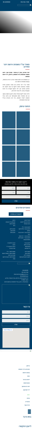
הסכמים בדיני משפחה (24, 369)
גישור (28, 376)
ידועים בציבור (26, 379)
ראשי (28, 395)
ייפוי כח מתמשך (26, 386)
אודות (28, 398)
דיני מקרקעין (26, 390)
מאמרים (27, 401)
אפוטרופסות (26, 383)
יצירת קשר (27, 405)
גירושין (28, 366)
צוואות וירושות (26, 372)
